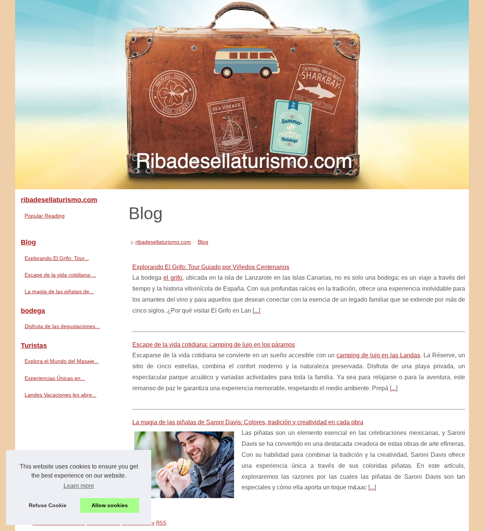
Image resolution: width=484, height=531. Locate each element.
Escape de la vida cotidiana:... (60, 275)
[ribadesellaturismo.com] (242, 94)
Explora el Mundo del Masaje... (62, 361)
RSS (161, 523)
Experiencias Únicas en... (55, 378)
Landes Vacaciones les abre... (60, 395)
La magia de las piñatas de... (59, 291)
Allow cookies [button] (110, 505)
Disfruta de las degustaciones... (62, 326)
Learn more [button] (79, 486)
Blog (203, 242)
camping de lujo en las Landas (378, 355)
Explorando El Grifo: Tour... (57, 258)
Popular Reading (45, 216)
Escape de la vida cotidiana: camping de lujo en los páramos (213, 344)
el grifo (172, 277)
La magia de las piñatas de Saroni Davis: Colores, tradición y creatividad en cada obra (247, 422)
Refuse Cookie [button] (48, 505)
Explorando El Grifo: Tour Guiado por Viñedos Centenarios (210, 267)
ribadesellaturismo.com (163, 242)
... (256, 310)
